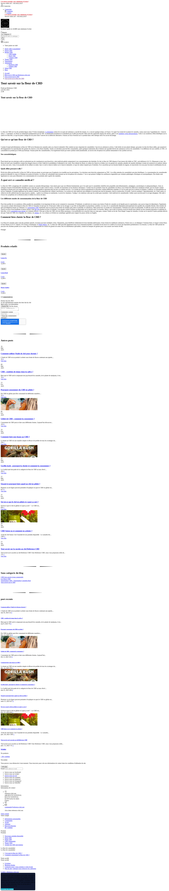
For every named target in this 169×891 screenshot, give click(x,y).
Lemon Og (4, 258)
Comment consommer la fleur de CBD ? (17, 855)
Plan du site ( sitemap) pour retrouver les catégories (20, 868)
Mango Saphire (5, 287)
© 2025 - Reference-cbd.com (10, 872)
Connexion (8, 9)
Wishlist (3, 749)
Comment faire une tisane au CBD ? (15, 437)
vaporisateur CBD (33, 207)
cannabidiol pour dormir (18, 211)
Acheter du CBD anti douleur (14, 845)
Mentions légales (10, 865)
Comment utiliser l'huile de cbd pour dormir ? (19, 354)
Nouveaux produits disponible (14, 836)
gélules (37, 213)
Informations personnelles (13, 819)
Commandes (8, 820)
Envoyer (4, 318)
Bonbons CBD (13, 64)
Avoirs (7, 822)
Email (2, 769)
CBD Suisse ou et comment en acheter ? (16, 531)
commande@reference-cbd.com (14, 807)
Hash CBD (8, 838)
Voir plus (3, 361)
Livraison (8, 863)
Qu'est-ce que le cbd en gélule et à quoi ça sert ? (20, 502)
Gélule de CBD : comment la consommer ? (18, 419)
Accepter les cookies (7, 889)
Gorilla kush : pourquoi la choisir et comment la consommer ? (25, 466)
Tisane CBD (8, 843)
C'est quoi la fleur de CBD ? (13, 853)
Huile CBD (8, 839)
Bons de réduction (10, 826)
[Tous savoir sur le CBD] (21, 113)
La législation (49, 132)
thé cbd (37, 209)
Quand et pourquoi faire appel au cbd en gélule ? (20, 484)
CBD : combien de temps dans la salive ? (17, 372)
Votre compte (5, 814)
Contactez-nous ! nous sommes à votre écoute (19, 867)
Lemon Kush (4, 273)
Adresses (7, 824)
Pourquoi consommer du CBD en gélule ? (17, 390)
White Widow (42, 224)
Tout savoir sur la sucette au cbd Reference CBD (20, 549)
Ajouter (4, 254)
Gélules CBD (13, 66)
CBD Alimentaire (10, 841)
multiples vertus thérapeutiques (128, 133)
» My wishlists (5, 756)
